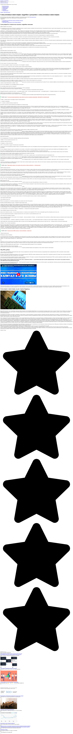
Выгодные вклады (5, 6)
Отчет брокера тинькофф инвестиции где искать (8, 668)
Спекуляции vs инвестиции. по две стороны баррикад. (11, 22)
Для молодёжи (4, 8)
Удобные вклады (5, 7)
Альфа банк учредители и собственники (7, 709)
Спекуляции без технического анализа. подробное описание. (12, 20)
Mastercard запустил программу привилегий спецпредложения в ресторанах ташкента (15, 726)
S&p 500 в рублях (5, 21)
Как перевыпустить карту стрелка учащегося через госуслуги (10, 654)
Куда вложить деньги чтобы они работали (7, 723)
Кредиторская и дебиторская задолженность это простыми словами (11, 695)
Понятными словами (3, 729)
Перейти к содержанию (4, 0)
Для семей (4, 9)
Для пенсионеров (5, 10)
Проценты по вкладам (4, 2)
